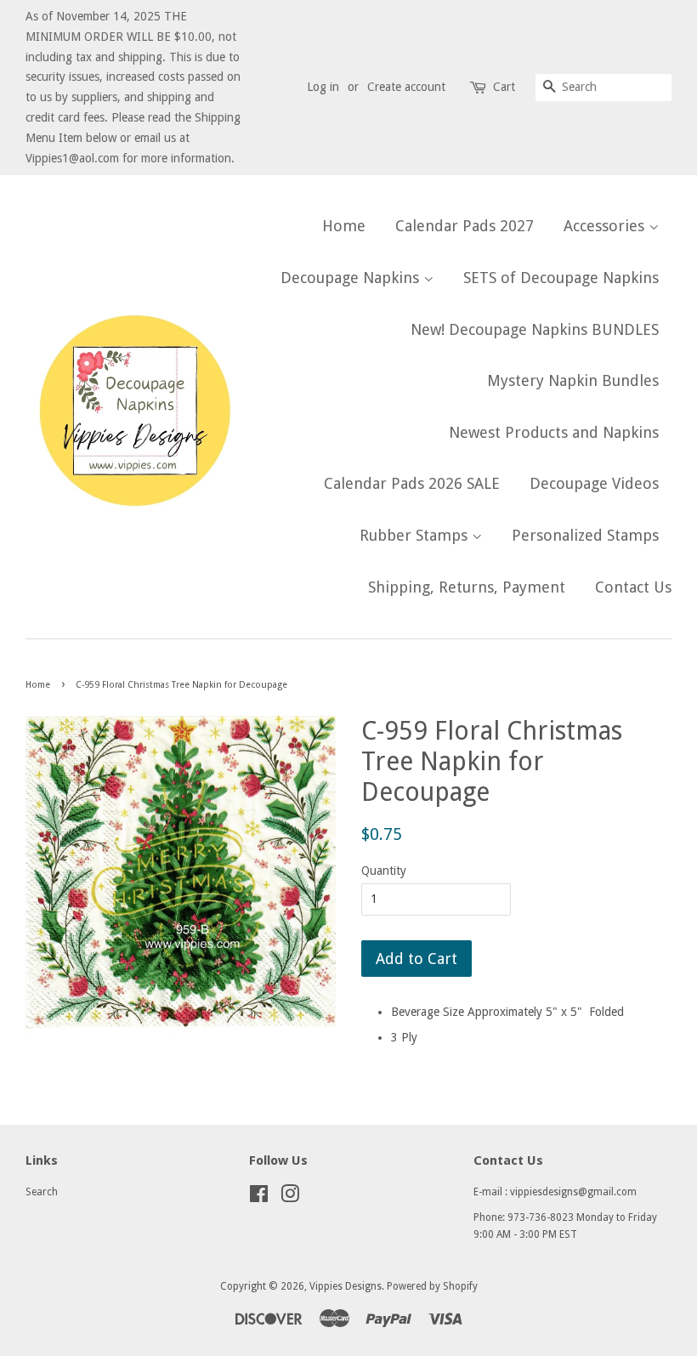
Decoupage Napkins (351, 278)
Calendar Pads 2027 (464, 226)
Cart (504, 87)
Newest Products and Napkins (554, 432)
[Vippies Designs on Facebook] (259, 1198)
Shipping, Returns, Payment (466, 587)
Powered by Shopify (432, 1286)
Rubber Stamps (416, 535)
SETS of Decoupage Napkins (561, 278)
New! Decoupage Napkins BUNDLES (535, 329)
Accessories (606, 226)
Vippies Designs (345, 1286)
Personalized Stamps (585, 535)
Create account (406, 87)
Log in (323, 87)
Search (42, 1192)
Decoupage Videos (594, 483)
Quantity (383, 870)
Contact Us (633, 587)
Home (344, 226)
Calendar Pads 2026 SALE (412, 483)
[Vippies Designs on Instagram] (289, 1198)
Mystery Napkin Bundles (573, 380)
